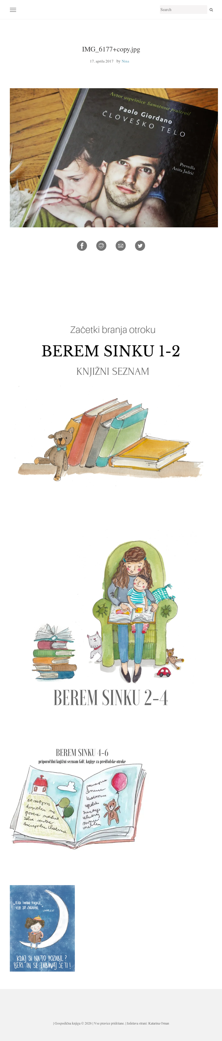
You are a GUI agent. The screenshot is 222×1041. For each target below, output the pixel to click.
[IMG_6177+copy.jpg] (114, 157)
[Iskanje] (211, 9)
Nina (125, 61)
